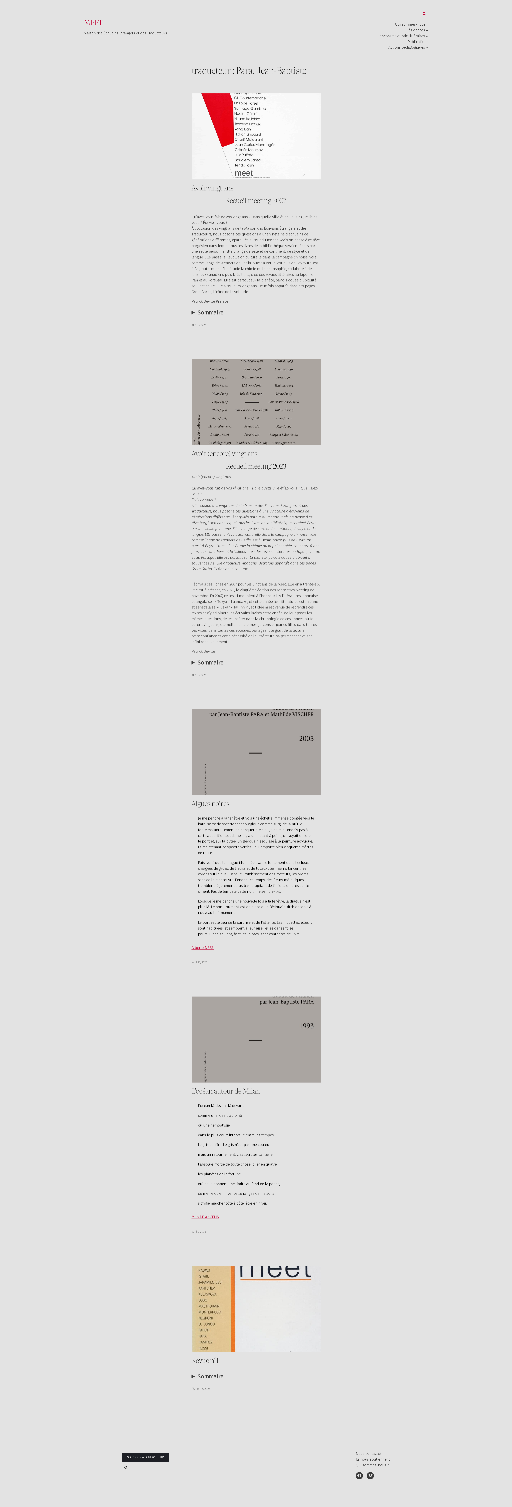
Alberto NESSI (203, 947)
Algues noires (210, 803)
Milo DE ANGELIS (205, 1217)
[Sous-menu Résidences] (427, 30)
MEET (93, 22)
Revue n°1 (205, 1360)
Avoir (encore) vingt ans (224, 453)
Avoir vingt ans (212, 187)
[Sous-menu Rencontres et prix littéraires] (427, 36)
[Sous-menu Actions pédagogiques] (427, 47)
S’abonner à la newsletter (145, 1457)
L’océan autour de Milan (226, 1090)
